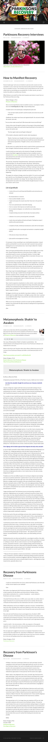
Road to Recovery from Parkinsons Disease (14, 360)
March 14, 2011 (7, 578)
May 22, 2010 (6, 658)
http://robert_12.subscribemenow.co (13, 66)
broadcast (15, 155)
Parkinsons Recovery (8, 641)
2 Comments (28, 325)
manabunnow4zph (16, 37)
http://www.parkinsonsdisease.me (12, 361)
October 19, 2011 (7, 325)
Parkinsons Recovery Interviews (23, 34)
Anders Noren (37, 738)
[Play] (24, 52)
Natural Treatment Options (14, 738)
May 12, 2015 (6, 37)
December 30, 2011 (8, 81)
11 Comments (29, 81)
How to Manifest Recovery (20, 78)
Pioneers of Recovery (11, 101)
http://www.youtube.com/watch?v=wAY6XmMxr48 (17, 355)
